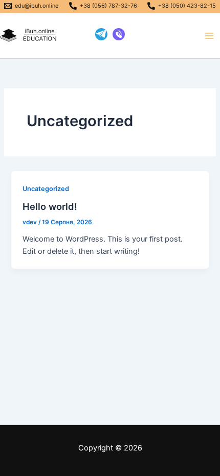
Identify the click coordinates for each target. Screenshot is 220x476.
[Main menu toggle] (209, 35)
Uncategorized (46, 189)
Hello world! (50, 206)
